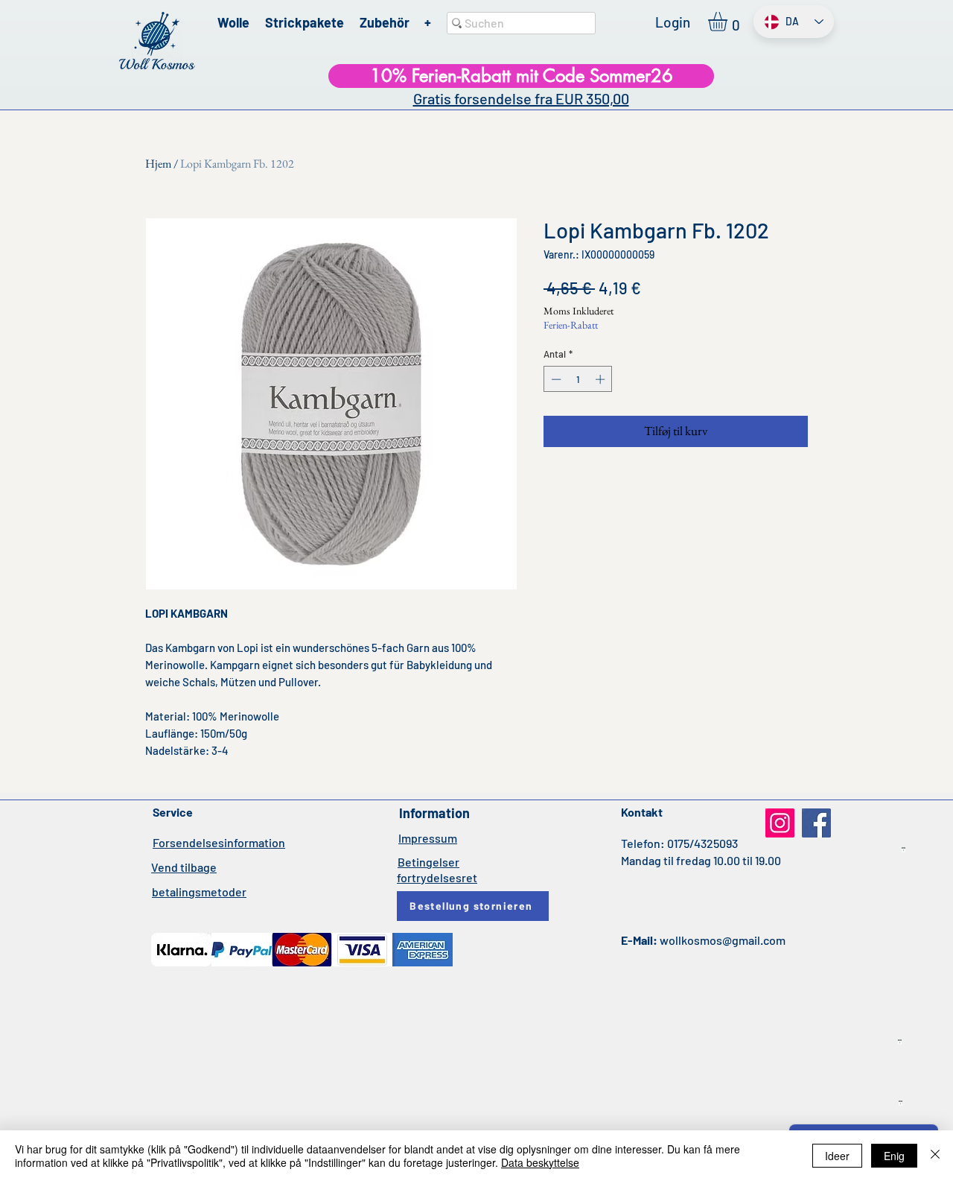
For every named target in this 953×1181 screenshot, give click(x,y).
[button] (729, 21)
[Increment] (602, 379)
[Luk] (935, 1155)
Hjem (158, 163)
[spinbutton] (578, 379)
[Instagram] (779, 823)
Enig (894, 1155)
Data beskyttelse (540, 1162)
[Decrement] (555, 379)
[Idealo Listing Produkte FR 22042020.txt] (900, 1103)
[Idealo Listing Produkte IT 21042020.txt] (903, 850)
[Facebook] (816, 823)
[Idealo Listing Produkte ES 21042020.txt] (899, 1042)
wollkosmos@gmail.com (722, 940)
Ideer (837, 1155)
